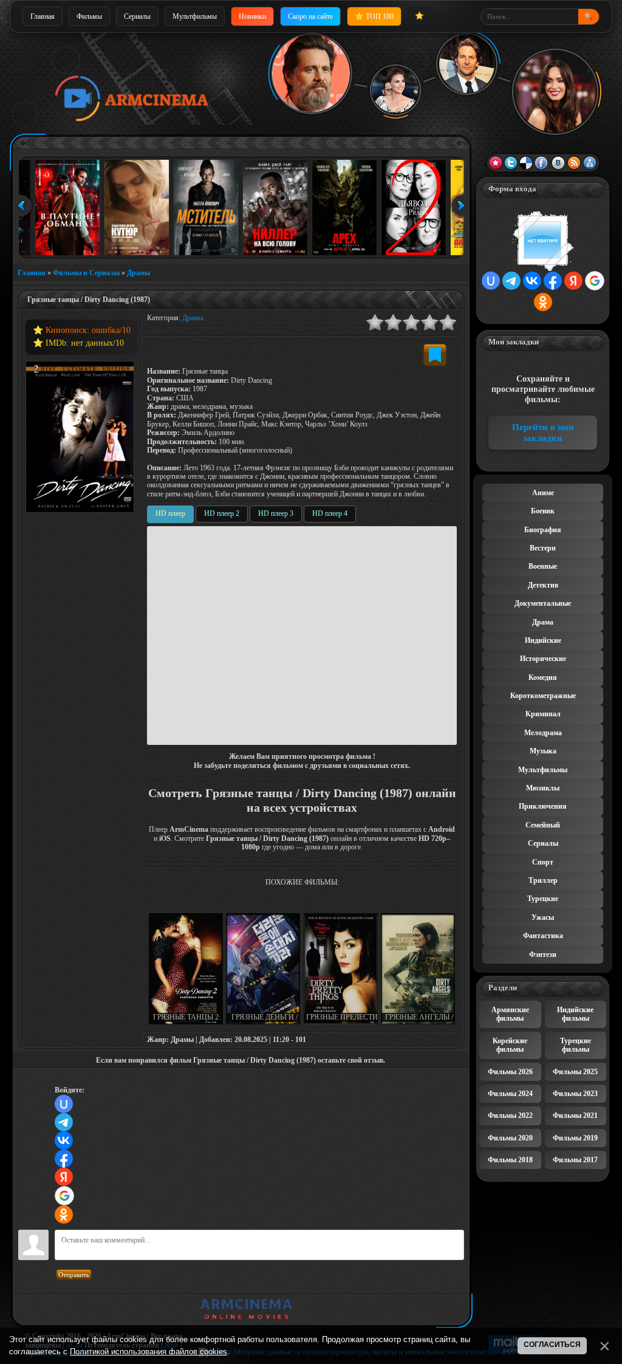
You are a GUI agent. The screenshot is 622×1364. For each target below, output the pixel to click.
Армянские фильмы (510, 1014)
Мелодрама (543, 732)
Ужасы (542, 917)
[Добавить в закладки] (435, 354)
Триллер (543, 880)
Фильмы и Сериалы (86, 273)
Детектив (543, 585)
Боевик (543, 511)
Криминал (543, 714)
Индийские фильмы (575, 1014)
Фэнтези (542, 954)
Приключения (543, 806)
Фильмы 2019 (575, 1138)
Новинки (252, 16)
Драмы (138, 273)
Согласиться (552, 1344)
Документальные (542, 603)
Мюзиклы (542, 788)
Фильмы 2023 (575, 1093)
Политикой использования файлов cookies (148, 1351)
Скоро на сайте (310, 16)
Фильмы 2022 (510, 1115)
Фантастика (543, 935)
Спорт (542, 862)
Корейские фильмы (510, 1045)
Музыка (543, 751)
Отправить (73, 1274)
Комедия (542, 677)
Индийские (543, 640)
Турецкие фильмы (575, 1045)
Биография (542, 530)
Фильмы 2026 (510, 1072)
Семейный (542, 825)
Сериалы (137, 16)
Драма (542, 622)
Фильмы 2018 (510, 1160)
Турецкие (542, 898)
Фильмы (89, 16)
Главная (42, 16)
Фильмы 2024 (510, 1093)
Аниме (543, 492)
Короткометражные (543, 695)
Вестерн (543, 548)
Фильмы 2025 (575, 1072)
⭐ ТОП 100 (374, 16)
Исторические (543, 658)
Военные (542, 566)
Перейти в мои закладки (543, 432)
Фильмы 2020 (510, 1138)
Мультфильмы (195, 16)
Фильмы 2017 (575, 1160)
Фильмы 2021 (575, 1115)
